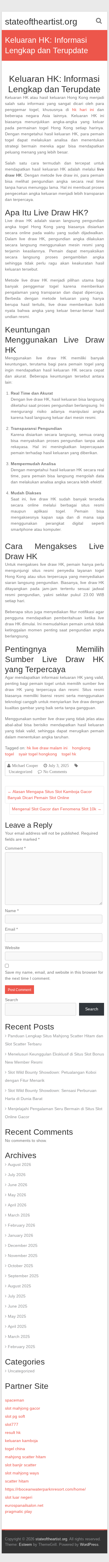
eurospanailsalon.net (24, 1505)
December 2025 (22, 1245)
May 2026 (17, 1195)
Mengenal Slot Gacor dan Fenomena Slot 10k (56, 809)
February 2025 (21, 1346)
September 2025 (23, 1275)
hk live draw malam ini (47, 748)
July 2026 (17, 1174)
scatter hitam (17, 1481)
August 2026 (19, 1164)
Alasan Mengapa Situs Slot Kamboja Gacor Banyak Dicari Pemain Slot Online (50, 794)
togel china (15, 1448)
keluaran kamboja (21, 1440)
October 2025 (20, 1265)
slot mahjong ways (22, 1473)
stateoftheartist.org (41, 21)
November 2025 (22, 1255)
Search (11, 999)
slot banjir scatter (20, 1465)
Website (12, 947)
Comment (15, 848)
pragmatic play (18, 1511)
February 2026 (21, 1225)
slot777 (11, 1424)
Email (11, 929)
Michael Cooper (25, 766)
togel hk (69, 754)
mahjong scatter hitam (25, 1456)
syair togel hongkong (38, 754)
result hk (13, 1432)
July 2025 (17, 1296)
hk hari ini (83, 109)
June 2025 (17, 1306)
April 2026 (17, 1205)
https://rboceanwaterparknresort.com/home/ (45, 1489)
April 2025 (17, 1326)
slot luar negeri (18, 1497)
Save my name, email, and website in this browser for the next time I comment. (54, 975)
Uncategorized (20, 772)
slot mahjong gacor (22, 1408)
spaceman (14, 1400)
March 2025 (19, 1336)
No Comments (55, 772)
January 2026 (20, 1235)
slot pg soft (15, 1416)
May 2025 (17, 1316)
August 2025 (19, 1286)
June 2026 (17, 1184)
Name (12, 910)
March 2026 (19, 1215)
